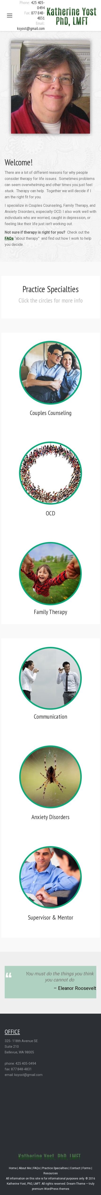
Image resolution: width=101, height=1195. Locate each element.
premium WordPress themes (50, 1189)
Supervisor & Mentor (50, 917)
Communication (50, 716)
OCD (50, 513)
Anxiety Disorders (50, 817)
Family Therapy (50, 612)
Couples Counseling (50, 413)
